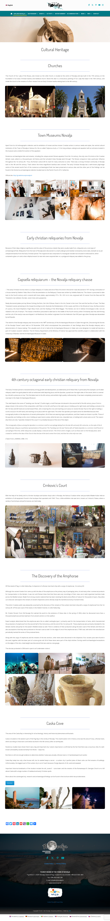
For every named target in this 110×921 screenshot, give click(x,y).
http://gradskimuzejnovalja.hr (22, 175)
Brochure (9, 783)
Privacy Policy (59, 902)
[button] (89, 5)
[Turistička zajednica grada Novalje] (55, 6)
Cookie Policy (50, 902)
